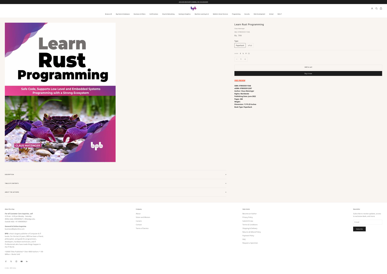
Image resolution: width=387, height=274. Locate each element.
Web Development (259, 14)
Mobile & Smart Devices (220, 14)
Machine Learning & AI (202, 14)
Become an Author (249, 214)
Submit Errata (247, 221)
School (271, 14)
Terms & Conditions (250, 225)
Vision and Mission (143, 217)
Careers (139, 221)
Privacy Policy (247, 217)
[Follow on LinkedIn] (27, 261)
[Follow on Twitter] (11, 261)
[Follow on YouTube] (22, 261)
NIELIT (280, 14)
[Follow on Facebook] (6, 261)
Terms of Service (142, 228)
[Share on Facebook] (240, 53)
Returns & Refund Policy (251, 232)
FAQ (244, 239)
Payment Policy (248, 235)
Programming (236, 14)
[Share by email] (249, 53)
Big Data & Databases (123, 14)
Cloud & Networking (168, 14)
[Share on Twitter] (243, 53)
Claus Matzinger (239, 28)
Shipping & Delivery (249, 228)
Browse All (108, 14)
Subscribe (359, 229)
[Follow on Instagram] (16, 261)
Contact (139, 225)
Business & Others (139, 14)
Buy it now (308, 73)
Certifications (153, 14)
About (138, 214)
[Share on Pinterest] (246, 53)
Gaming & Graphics (185, 14)
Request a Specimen (250, 243)
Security (247, 14)
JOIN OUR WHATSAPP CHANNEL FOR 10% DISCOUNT (193, 2)
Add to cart (308, 67)
